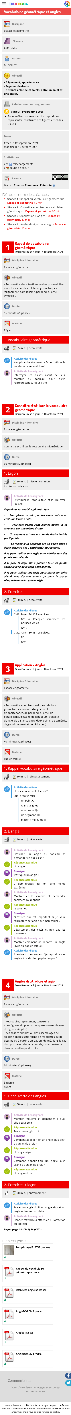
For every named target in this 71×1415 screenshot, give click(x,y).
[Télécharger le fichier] (5, 1257)
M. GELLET (10, 65)
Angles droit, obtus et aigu (36, 224)
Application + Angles (32, 216)
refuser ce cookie (50, 1411)
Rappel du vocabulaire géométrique (42, 199)
